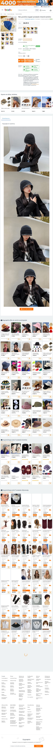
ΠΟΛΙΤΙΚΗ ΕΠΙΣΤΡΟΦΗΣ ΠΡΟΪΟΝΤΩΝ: (20, 75)
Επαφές (3, 742)
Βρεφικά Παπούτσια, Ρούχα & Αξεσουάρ (30, 741)
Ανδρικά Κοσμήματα (47, 742)
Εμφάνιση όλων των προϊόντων (7, 441)
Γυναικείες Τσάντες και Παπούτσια (21, 730)
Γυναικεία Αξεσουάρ (10, 14)
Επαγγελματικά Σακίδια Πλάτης (22, 741)
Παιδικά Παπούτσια (30, 733)
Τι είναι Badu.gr (4, 728)
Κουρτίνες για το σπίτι (39, 733)
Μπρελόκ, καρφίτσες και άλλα (47, 732)
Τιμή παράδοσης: (20, 53)
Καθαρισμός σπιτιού (38, 730)
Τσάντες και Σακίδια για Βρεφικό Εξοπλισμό (21, 745)
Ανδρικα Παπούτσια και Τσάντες (22, 734)
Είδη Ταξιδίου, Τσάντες (21, 738)
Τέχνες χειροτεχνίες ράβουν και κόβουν (38, 740)
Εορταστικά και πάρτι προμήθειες (39, 745)
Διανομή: (20, 48)
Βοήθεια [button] (35, 6)
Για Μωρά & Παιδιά (30, 727)
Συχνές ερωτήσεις (4, 734)
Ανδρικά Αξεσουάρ (12, 737)
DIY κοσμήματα (48, 729)
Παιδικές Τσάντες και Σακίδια (30, 736)
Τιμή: (20, 23)
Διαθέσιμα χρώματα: (20, 28)
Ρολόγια (46, 736)
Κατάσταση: (20, 42)
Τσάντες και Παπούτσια (21, 727)
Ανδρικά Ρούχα (13, 730)
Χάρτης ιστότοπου (4, 737)
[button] (2, 9)
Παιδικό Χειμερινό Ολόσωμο (12, 740)
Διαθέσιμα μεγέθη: (20, 40)
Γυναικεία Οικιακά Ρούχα (13, 744)
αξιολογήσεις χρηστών (30, 19)
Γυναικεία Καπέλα (19, 14)
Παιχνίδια (29, 745)
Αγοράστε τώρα (21, 61)
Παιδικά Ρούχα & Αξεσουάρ (31, 730)
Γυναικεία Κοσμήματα (47, 739)
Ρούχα (5, 14)
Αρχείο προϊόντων (4, 740)
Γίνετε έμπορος (4, 730)
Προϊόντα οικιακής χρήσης (39, 736)
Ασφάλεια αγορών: (20, 66)
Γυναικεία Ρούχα (13, 728)
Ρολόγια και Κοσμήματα (47, 727)
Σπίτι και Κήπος (38, 727)
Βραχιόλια (47, 744)
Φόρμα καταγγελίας (4, 745)
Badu (1, 14)
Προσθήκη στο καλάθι (29, 61)
